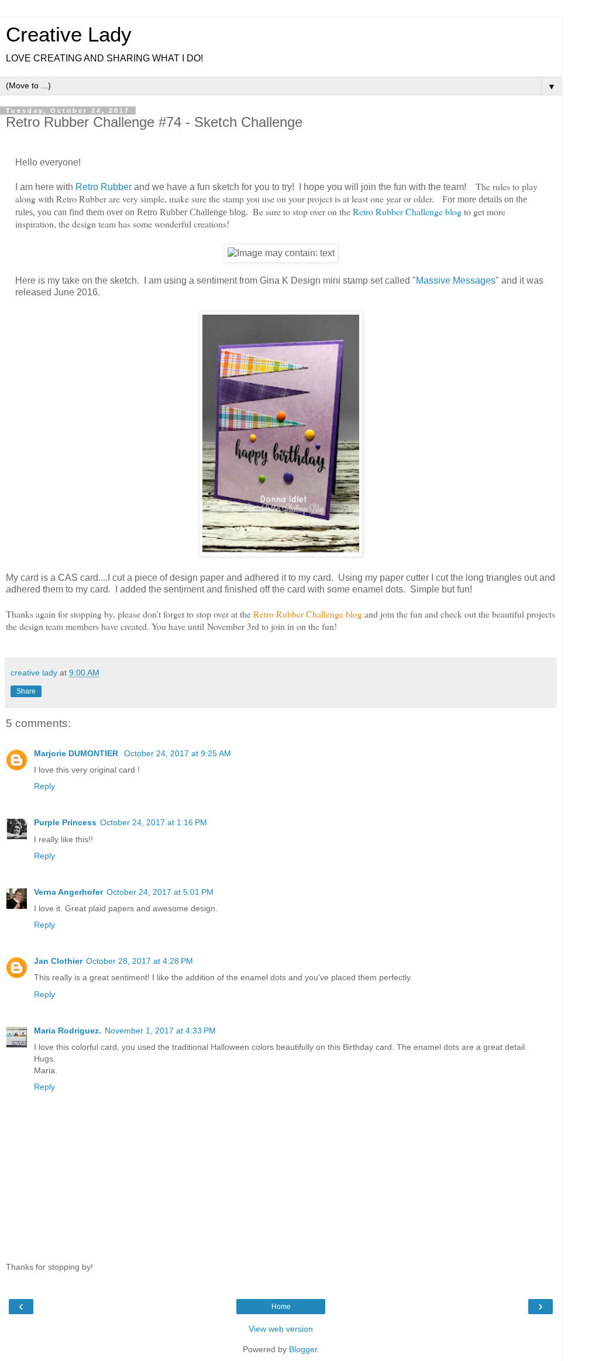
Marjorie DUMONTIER (77, 753)
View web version (281, 1329)
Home (281, 1307)
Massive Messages (455, 280)
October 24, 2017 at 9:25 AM (177, 753)
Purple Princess (65, 822)
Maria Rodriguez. (67, 1030)
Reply (44, 786)
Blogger (303, 1349)
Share (26, 691)
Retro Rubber (103, 187)
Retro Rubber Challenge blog (407, 211)
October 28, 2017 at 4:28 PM (139, 961)
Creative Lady (69, 34)
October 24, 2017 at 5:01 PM (160, 892)
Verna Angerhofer (68, 892)
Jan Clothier (58, 961)
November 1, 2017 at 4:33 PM (160, 1030)
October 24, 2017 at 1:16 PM (153, 822)
